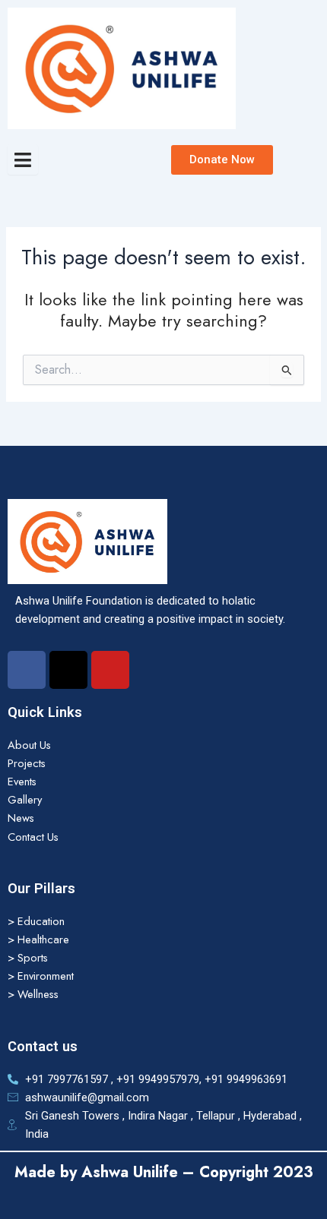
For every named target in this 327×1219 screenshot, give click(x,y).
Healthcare (43, 939)
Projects (27, 763)
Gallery (25, 799)
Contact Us (33, 837)
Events (22, 781)
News (21, 818)
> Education (36, 921)
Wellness (38, 994)
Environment (45, 976)
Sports (32, 957)
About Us (29, 745)
